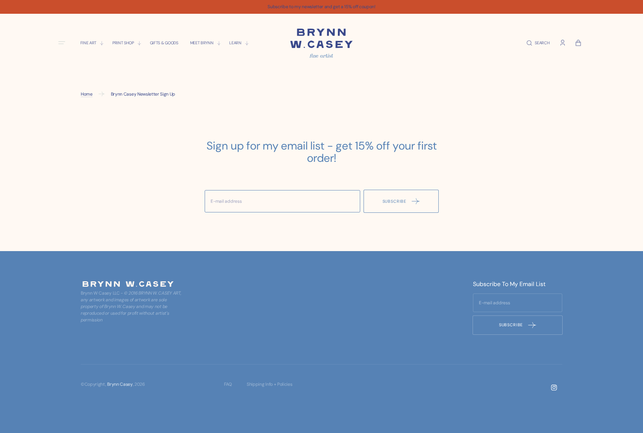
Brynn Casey (119, 384)
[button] (538, 42)
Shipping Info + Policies (269, 384)
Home (87, 94)
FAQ (228, 384)
